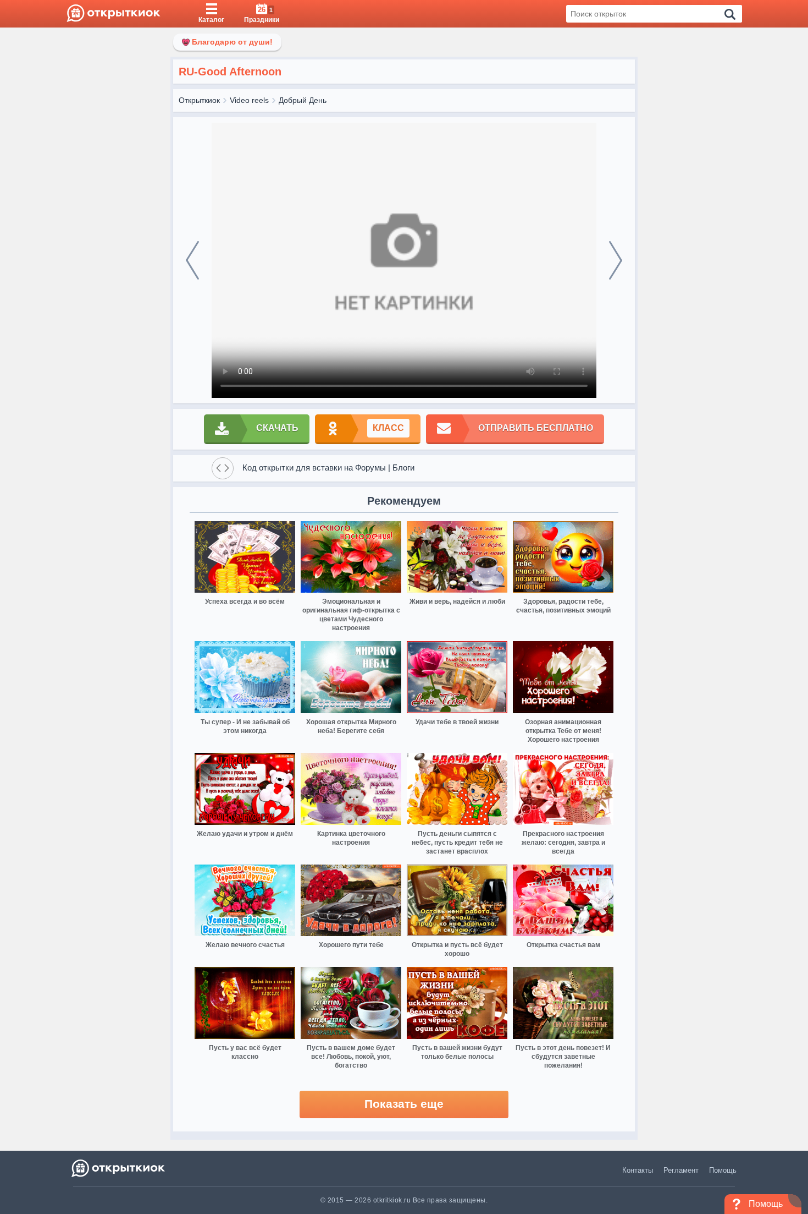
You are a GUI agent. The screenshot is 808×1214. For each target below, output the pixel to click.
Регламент (681, 1170)
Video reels (249, 100)
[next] (615, 260)
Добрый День (302, 100)
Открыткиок (199, 100)
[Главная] (113, 13)
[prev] (192, 260)
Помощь (723, 1170)
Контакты (637, 1170)
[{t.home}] (119, 1168)
